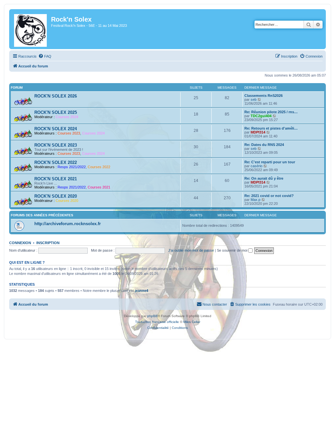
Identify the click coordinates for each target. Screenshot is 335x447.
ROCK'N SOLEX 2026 (55, 96)
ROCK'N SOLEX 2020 (55, 196)
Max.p (255, 200)
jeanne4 (141, 291)
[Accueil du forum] (31, 29)
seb (253, 99)
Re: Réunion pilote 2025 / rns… (271, 112)
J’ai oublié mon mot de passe (191, 250)
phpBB (152, 316)
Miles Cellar (191, 322)
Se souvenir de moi (232, 250)
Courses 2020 (67, 201)
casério (256, 166)
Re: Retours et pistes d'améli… (271, 128)
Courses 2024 (67, 117)
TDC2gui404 (261, 116)
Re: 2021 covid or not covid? (269, 196)
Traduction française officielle (157, 322)
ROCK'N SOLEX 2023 (55, 145)
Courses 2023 (69, 133)
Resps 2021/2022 (72, 167)
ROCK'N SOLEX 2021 (55, 178)
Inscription (48, 243)
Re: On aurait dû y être (263, 178)
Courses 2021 (99, 187)
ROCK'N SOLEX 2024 (55, 128)
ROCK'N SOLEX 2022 (55, 162)
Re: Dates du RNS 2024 (264, 145)
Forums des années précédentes (42, 215)
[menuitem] (44, 56)
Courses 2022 (99, 167)
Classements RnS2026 (263, 96)
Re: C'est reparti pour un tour (269, 162)
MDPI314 (258, 132)
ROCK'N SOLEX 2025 (55, 112)
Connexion (20, 243)
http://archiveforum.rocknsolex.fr (67, 223)
